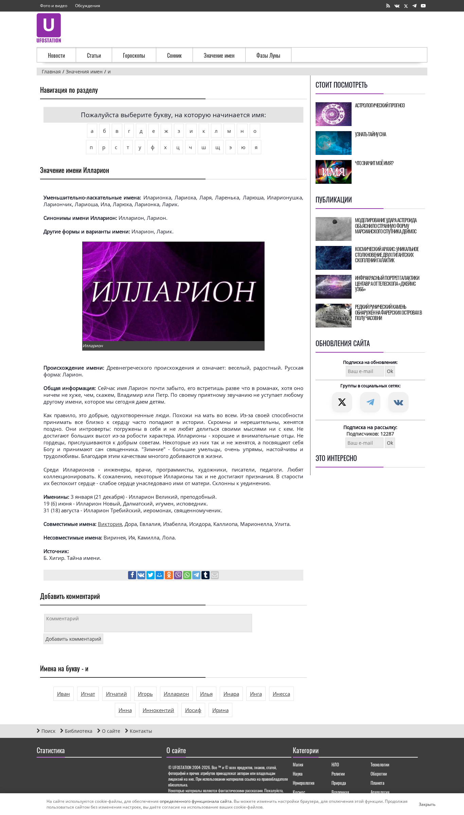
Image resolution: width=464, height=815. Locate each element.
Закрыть (421, 804)
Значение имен (219, 55)
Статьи (94, 55)
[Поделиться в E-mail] (215, 576)
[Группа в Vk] (397, 6)
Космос (299, 792)
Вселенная (340, 792)
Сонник (174, 55)
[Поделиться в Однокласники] (169, 576)
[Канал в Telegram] (414, 6)
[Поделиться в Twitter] (151, 576)
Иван (63, 693)
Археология (380, 792)
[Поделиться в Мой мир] (160, 576)
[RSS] (388, 6)
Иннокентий (158, 710)
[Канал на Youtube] (423, 6)
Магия (298, 764)
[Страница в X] (406, 6)
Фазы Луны (268, 55)
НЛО (335, 764)
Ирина (220, 710)
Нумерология (304, 782)
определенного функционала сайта (196, 801)
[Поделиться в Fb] (132, 576)
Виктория (110, 523)
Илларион (176, 693)
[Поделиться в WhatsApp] (187, 576)
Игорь (145, 693)
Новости (56, 55)
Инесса (281, 693)
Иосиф (193, 710)
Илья (206, 693)
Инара (231, 693)
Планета (378, 782)
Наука (298, 773)
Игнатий (116, 693)
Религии (338, 773)
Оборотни (379, 773)
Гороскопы (134, 55)
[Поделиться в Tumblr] (206, 576)
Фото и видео (53, 5)
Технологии (380, 764)
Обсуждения (87, 5)
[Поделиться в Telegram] (196, 576)
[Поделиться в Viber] (178, 576)
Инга (256, 693)
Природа (339, 782)
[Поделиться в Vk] (141, 576)
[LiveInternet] (43, 770)
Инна (125, 710)
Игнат (88, 693)
